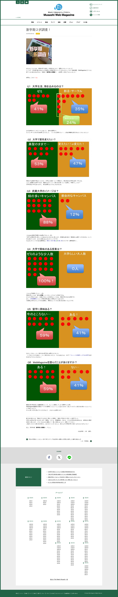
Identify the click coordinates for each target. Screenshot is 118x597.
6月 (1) (30, 500)
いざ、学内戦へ (85, 441)
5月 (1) (30, 532)
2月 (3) (44, 541)
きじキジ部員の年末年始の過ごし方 (57, 482)
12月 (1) (72, 545)
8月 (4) (86, 507)
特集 (32, 22)
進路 (59, 22)
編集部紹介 (96, 8)
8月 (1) (30, 531)
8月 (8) (86, 572)
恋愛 (65, 22)
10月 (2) (72, 504)
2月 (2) (30, 504)
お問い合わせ (96, 11)
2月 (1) (72, 518)
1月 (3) (58, 514)
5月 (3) (44, 536)
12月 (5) (59, 545)
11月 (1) (31, 525)
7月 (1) (58, 507)
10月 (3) (86, 527)
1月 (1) (30, 505)
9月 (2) (72, 505)
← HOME (18, 17)
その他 (85, 22)
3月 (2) (72, 536)
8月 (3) (72, 507)
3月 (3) (86, 516)
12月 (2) (72, 500)
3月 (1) (44, 504)
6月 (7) (86, 574)
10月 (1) (45, 500)
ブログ (78, 22)
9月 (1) (58, 504)
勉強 (46, 22)
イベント (39, 22)
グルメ (71, 22)
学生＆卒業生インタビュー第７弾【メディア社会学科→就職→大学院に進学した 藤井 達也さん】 (55, 439)
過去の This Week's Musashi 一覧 (59, 579)
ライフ (53, 22)
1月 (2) (30, 539)
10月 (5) (45, 527)
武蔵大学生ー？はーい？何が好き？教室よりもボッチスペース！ (64, 477)
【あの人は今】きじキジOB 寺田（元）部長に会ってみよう (63, 479)
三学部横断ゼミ (34, 298)
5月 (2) (58, 509)
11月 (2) (59, 500)
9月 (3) (86, 505)
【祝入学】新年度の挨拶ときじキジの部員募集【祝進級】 (62, 474)
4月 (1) (30, 502)
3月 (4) (58, 537)
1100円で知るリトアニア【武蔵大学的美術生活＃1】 (61, 471)
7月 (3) (44, 532)
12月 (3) (31, 524)
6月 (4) (72, 511)
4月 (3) (72, 514)
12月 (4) (86, 500)
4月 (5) (44, 537)
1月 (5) (86, 519)
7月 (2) (86, 509)
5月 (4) (58, 534)
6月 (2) (44, 534)
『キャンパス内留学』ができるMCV (79, 355)
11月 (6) (86, 502)
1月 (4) (86, 541)
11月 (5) (86, 567)
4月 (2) (30, 534)
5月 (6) (86, 512)
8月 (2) (44, 502)
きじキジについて (97, 4)
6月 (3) (86, 532)
